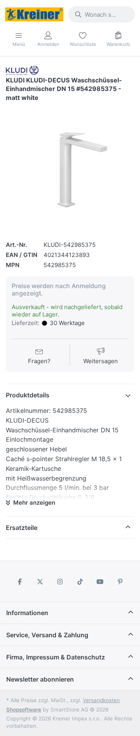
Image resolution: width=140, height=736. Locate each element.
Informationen (27, 613)
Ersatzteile (21, 527)
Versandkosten (101, 700)
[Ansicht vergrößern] (70, 168)
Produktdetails (27, 395)
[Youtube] (100, 581)
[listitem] (70, 168)
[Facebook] (19, 581)
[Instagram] (59, 581)
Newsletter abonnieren (40, 679)
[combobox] (101, 14)
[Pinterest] (120, 581)
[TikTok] (80, 581)
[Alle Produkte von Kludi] (22, 69)
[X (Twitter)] (40, 581)
